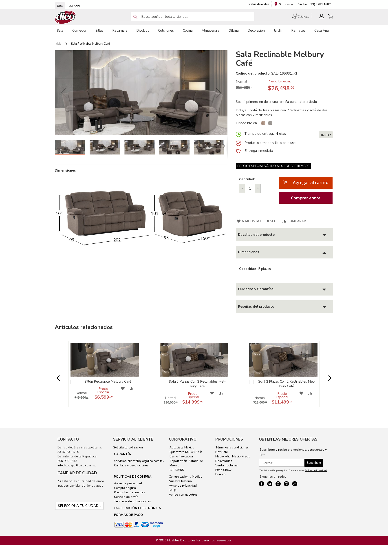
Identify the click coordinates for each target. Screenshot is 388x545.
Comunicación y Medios (185, 476)
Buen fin (221, 474)
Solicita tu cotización (128, 447)
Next (326, 378)
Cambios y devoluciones (130, 465)
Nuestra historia (180, 481)
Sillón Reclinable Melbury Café (108, 381)
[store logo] (65, 17)
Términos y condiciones (232, 447)
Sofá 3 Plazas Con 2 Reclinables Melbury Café (197, 383)
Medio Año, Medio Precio (232, 456)
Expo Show (223, 470)
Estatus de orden (258, 4)
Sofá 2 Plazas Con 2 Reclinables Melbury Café (286, 383)
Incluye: (242, 110)
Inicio (58, 44)
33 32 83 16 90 (68, 452)
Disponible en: (247, 123)
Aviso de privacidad (127, 483)
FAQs (172, 490)
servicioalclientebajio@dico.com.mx (139, 461)
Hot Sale (221, 452)
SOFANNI (74, 6)
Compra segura (124, 488)
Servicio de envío (125, 497)
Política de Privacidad (316, 470)
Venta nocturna (226, 465)
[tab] (284, 234)
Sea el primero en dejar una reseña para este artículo (276, 101)
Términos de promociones (132, 501)
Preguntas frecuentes (129, 492)
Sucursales (286, 4)
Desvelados (223, 461)
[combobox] (192, 16)
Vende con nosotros (183, 494)
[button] (64, 92)
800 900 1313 (67, 461)
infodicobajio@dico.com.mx (76, 465)
